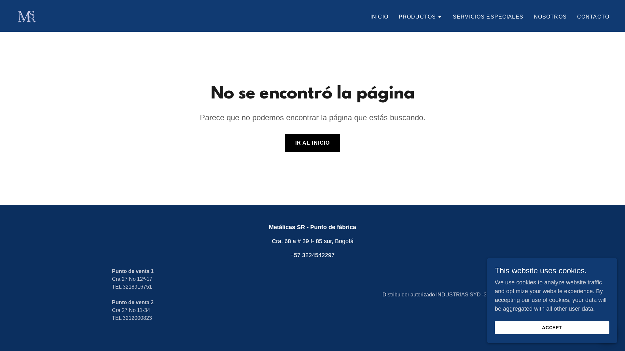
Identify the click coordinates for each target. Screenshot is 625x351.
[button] (420, 17)
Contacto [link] (593, 17)
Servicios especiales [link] (488, 17)
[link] (26, 15)
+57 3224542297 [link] (312, 255)
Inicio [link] (379, 17)
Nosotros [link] (550, 17)
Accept (552, 327)
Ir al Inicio (312, 143)
